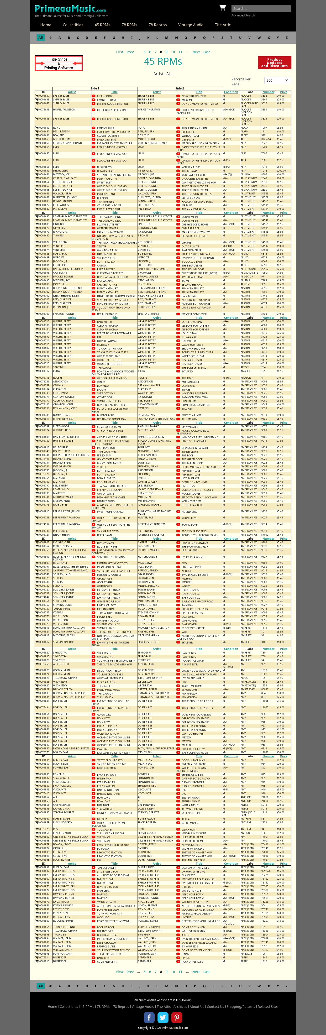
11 (180, 52)
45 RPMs (102, 24)
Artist (72, 92)
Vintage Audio (191, 24)
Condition (231, 92)
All (40, 37)
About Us (197, 1006)
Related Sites (268, 1006)
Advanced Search (243, 15)
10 (173, 52)
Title (114, 92)
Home (45, 24)
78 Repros (158, 24)
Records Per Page (241, 81)
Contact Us (215, 1006)
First (119, 52)
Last (206, 52)
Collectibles (73, 24)
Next (196, 52)
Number (268, 92)
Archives (180, 1006)
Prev (130, 52)
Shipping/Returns (241, 1006)
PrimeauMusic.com (175, 1028)
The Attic (223, 24)
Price (283, 92)
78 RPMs (129, 24)
